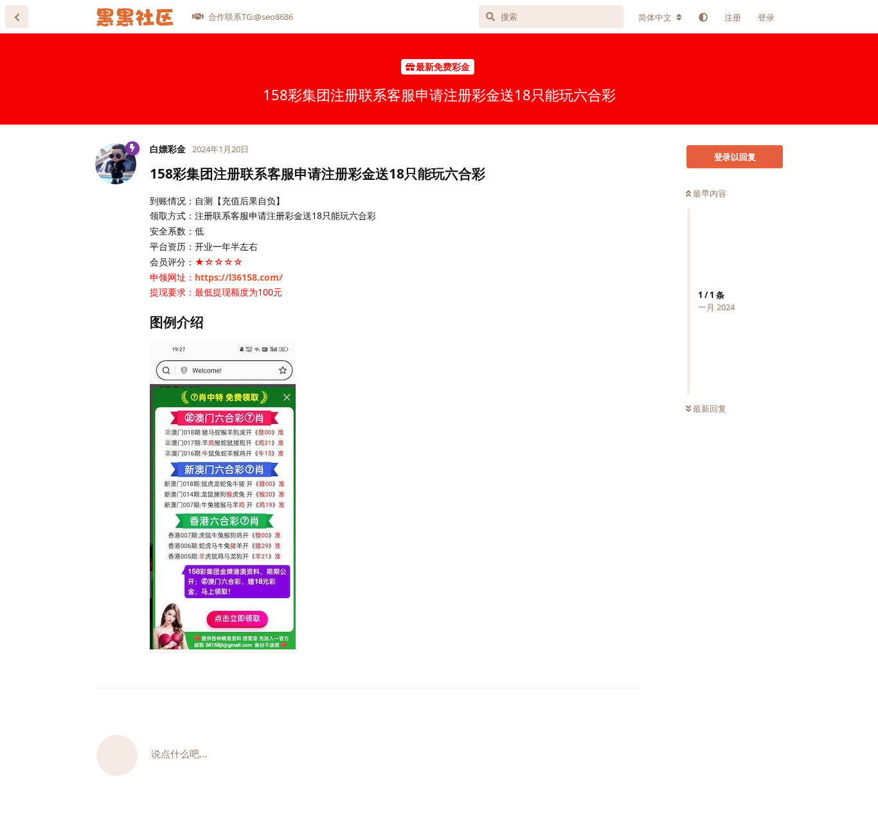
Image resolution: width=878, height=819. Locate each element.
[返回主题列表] (16, 16)
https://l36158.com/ (239, 277)
